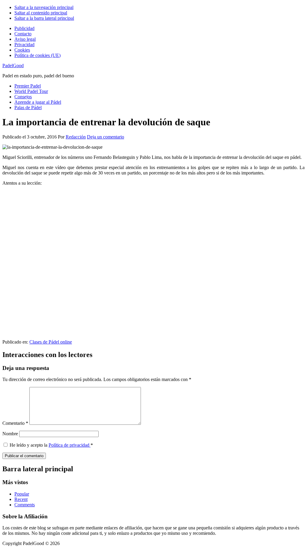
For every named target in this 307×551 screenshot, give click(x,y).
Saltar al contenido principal (40, 12)
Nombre (10, 433)
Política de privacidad (70, 445)
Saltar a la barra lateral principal (44, 18)
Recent (21, 499)
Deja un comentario (105, 136)
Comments (24, 504)
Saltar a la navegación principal (43, 7)
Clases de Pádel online (50, 341)
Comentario (15, 423)
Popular (21, 493)
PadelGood (13, 65)
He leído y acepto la (51, 445)
